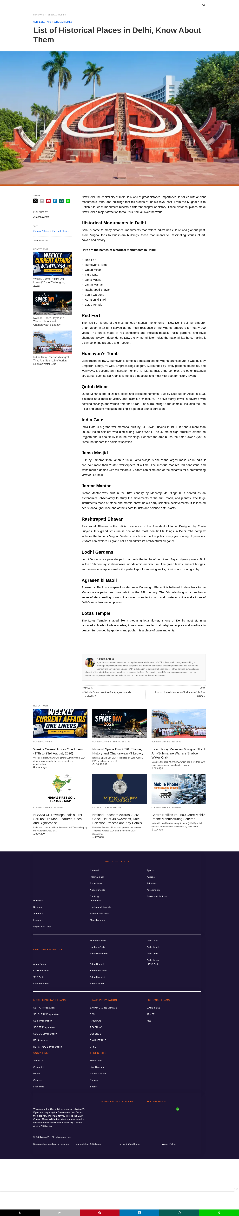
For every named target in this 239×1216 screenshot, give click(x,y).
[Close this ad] (236, 1189)
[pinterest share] (100, 1212)
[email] (60, 1212)
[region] (119, 1200)
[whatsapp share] (179, 1212)
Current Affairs (42, 22)
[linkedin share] (139, 1212)
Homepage (38, 15)
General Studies (57, 15)
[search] (204, 5)
